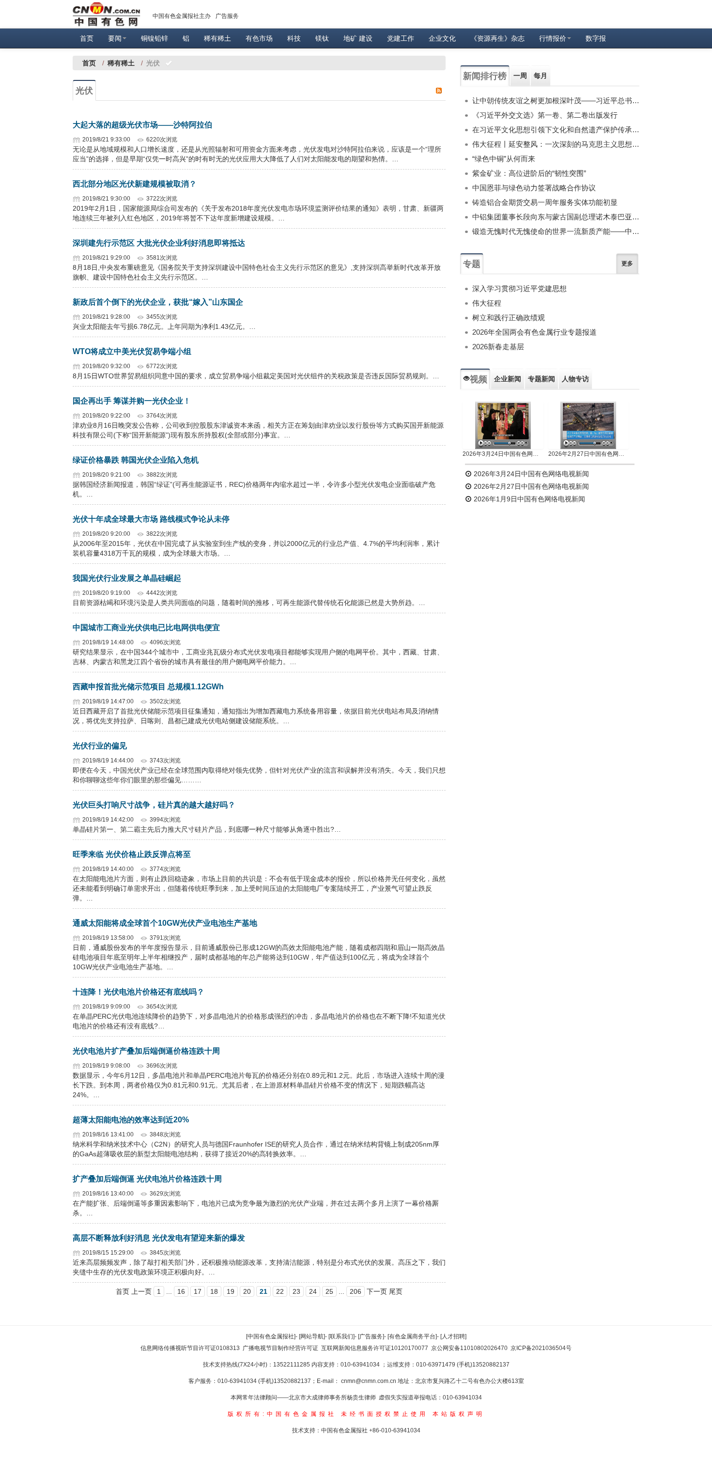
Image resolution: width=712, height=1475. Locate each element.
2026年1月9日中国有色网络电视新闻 (528, 499)
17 (197, 1291)
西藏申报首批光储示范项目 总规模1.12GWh (148, 687)
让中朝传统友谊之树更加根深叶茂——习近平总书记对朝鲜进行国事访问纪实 (555, 100)
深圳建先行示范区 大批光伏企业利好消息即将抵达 (159, 243)
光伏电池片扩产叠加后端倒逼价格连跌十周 (146, 1051)
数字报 (596, 38)
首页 (86, 38)
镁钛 (322, 38)
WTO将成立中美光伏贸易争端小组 (132, 351)
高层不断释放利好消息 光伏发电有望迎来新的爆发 (159, 1238)
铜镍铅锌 (154, 38)
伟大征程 (486, 303)
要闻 (115, 38)
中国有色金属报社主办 (182, 16)
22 (280, 1291)
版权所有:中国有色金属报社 (282, 1414)
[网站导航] (312, 1336)
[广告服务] (371, 1336)
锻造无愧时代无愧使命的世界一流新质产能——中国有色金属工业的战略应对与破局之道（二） (555, 231)
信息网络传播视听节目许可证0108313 (190, 1348)
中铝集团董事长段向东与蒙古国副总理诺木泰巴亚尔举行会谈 (555, 217)
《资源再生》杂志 (497, 38)
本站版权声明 (459, 1414)
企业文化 (442, 38)
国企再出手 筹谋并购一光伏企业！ (132, 401)
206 (355, 1291)
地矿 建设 (357, 38)
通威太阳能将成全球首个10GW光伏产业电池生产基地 (165, 923)
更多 (627, 263)
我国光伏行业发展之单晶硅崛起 (127, 578)
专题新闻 (541, 379)
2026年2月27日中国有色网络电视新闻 (588, 453)
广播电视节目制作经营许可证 (280, 1348)
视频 (478, 379)
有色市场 (259, 38)
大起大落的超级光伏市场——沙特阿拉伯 (142, 125)
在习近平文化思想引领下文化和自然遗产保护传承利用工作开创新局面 (555, 129)
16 (181, 1291)
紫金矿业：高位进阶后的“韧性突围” (529, 173)
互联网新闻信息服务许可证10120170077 (374, 1348)
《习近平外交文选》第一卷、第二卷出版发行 (545, 115)
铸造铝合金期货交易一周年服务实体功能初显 (545, 202)
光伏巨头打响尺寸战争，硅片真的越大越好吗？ (154, 805)
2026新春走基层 (498, 346)
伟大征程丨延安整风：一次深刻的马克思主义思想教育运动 (555, 144)
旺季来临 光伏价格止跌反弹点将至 (132, 854)
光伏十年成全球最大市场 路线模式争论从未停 (151, 519)
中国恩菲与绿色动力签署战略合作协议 (534, 188)
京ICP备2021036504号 (541, 1348)
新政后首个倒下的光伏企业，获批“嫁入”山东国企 (158, 302)
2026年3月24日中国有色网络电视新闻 (503, 453)
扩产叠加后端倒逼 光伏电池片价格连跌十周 (147, 1179)
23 (296, 1291)
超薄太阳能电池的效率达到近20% (131, 1120)
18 (214, 1291)
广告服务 (227, 16)
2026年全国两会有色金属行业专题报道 (534, 332)
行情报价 (552, 38)
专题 (471, 264)
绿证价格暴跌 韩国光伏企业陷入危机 (136, 460)
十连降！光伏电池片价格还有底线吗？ (138, 992)
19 (230, 1291)
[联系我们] (341, 1336)
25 (329, 1291)
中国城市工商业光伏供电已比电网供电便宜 (146, 627)
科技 (294, 38)
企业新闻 (507, 379)
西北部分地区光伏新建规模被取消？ (135, 184)
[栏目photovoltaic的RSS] (439, 90)
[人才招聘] (453, 1336)
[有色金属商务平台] (412, 1336)
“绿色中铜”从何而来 (503, 159)
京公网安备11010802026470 (469, 1348)
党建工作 (400, 38)
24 (313, 1291)
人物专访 (575, 379)
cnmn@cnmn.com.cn (369, 1381)
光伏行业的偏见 (100, 746)
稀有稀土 (217, 38)
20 (247, 1291)
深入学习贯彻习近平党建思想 (519, 288)
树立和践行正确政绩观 (508, 317)
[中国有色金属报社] (270, 1336)
